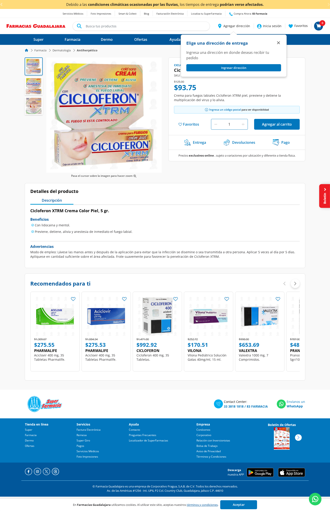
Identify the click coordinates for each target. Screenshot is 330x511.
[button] (233, 26)
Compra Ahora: (250, 13)
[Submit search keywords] (79, 26)
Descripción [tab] (52, 200)
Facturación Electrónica (170, 13)
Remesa (82, 435)
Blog (146, 13)
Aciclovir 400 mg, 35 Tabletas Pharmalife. (49, 357)
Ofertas (29, 446)
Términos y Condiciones (211, 457)
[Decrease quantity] (215, 124)
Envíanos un (296, 402)
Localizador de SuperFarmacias (148, 440)
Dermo (29, 440)
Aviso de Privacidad (208, 451)
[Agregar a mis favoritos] (73, 297)
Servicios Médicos (73, 13)
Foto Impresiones (101, 13)
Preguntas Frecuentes (142, 435)
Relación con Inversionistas (213, 440)
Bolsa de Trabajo (207, 446)
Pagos (80, 446)
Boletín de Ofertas (282, 425)
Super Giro (83, 440)
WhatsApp (295, 406)
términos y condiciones (202, 505)
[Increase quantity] (243, 124)
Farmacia (40, 50)
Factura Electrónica (89, 430)
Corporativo (203, 435)
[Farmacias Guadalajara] (36, 25)
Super (28, 430)
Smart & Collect (127, 13)
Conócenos (203, 430)
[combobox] (141, 26)
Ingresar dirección (233, 68)
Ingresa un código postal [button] (225, 109)
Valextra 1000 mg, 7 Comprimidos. (253, 357)
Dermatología (62, 50)
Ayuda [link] (174, 39)
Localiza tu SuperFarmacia (206, 13)
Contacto (134, 430)
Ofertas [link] (140, 39)
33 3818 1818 (234, 406)
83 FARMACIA (257, 406)
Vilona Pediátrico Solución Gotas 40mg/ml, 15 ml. (207, 357)
